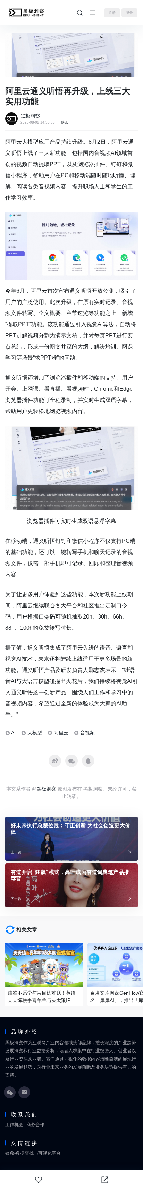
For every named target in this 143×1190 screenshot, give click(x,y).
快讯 (64, 122)
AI (13, 732)
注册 (112, 13)
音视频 (87, 732)
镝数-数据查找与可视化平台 (33, 1153)
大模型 (34, 732)
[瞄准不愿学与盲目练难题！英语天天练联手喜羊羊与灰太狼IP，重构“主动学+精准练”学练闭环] (44, 965)
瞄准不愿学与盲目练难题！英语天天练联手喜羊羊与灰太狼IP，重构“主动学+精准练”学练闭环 (44, 997)
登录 (129, 13)
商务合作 (35, 1124)
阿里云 (61, 732)
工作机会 (14, 1124)
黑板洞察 (30, 116)
